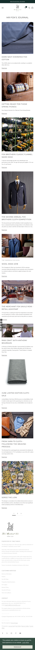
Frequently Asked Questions (8, 582)
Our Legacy (4, 584)
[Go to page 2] (21, 513)
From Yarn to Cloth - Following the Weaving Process (14, 444)
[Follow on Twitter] (7, 633)
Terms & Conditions (6, 593)
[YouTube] (1, 330)
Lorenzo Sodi (11, 626)
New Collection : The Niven (17, 1)
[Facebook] (1, 320)
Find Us (3, 576)
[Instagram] (1, 322)
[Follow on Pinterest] (16, 633)
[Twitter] (1, 328)
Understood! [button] (17, 647)
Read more (4, 68)
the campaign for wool (11, 260)
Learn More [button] (25, 642)
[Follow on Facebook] (2, 633)
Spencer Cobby (25, 626)
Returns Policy (5, 587)
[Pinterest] (1, 325)
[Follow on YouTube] (20, 633)
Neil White (18, 626)
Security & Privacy (6, 590)
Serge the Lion (9, 497)
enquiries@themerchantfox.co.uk (12, 605)
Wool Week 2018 (10, 264)
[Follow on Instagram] (11, 633)
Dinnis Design (14, 623)
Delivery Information (7, 574)
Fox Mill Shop (5, 579)
